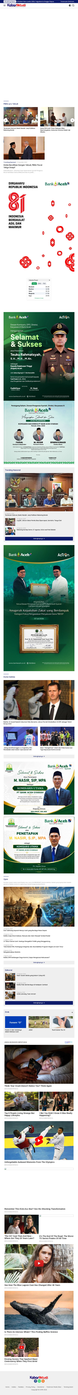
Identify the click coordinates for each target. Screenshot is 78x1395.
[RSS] (43, 1381)
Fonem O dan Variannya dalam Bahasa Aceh (13, 1031)
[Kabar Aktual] (16, 5)
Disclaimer (40, 1387)
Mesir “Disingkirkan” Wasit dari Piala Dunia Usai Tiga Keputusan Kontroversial (56, 749)
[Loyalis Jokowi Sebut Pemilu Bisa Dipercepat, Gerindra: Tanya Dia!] (10, 522)
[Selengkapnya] (72, 1012)
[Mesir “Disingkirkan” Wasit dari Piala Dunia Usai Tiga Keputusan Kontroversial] (57, 736)
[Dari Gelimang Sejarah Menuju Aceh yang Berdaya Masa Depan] (39, 907)
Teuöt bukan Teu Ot (58, 1030)
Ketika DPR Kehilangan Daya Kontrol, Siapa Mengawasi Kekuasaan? (27, 957)
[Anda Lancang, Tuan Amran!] (10, 995)
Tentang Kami (68, 1387)
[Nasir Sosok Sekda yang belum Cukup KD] (10, 977)
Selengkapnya (38, 538)
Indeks (14, 1387)
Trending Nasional (10, 162)
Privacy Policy (30, 1387)
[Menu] (5, 5)
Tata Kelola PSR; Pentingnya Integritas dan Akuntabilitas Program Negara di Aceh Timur (33, 947)
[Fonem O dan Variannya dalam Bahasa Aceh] (15, 1022)
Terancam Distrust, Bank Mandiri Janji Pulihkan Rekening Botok (28, 1)
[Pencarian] (73, 5)
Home (7, 1387)
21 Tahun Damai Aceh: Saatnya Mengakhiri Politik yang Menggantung (27, 941)
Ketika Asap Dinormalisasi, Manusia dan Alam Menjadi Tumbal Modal (27, 936)
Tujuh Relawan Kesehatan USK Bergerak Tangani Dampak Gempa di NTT (56, 129)
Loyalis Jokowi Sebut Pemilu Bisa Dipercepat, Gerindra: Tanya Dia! (39, 520)
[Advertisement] (39, 22)
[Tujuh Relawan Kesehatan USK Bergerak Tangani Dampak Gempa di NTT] (57, 116)
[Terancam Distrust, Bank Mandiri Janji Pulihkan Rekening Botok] (39, 492)
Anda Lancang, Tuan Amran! (26, 994)
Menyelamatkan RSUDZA (12, 952)
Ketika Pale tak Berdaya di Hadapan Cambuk (32, 985)
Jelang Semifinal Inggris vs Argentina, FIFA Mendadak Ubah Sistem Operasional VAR (18, 749)
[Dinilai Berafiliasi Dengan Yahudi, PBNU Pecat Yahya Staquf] (24, 148)
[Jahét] (39, 1022)
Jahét (30, 1030)
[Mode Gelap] (70, 5)
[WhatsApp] (39, 1381)
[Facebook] (35, 1381)
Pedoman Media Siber (54, 1387)
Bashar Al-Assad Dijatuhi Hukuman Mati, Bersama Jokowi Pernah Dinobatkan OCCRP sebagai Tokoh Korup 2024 (38, 723)
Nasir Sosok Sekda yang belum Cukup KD (31, 975)
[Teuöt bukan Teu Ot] (62, 1022)
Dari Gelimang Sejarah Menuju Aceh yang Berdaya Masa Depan (25, 930)
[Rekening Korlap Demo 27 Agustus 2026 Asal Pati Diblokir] (10, 531)
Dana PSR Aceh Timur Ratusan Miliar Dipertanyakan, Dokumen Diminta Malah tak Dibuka (19, 130)
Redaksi (21, 1387)
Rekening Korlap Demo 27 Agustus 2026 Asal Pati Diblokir (36, 530)
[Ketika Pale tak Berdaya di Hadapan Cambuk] (10, 986)
